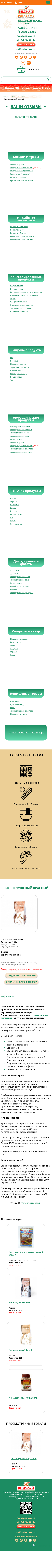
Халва (12, 645)
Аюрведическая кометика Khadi (23, 236)
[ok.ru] (25, 57)
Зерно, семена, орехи (19, 367)
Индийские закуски (18, 364)
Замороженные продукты (21, 308)
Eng (28, 63)
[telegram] (21, 57)
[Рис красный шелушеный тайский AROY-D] (26, 1237)
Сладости (14, 648)
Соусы (13, 298)
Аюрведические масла (19, 433)
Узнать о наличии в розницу (21, 981)
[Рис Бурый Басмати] (26, 1382)
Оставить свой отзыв (30, 1203)
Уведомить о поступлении (21, 975)
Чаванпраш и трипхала (20, 426)
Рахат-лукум (15, 642)
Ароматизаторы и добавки (21, 180)
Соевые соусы (16, 524)
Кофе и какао (16, 377)
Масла (13, 498)
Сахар (12, 655)
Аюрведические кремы (20, 436)
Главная (6, 97)
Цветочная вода (17, 704)
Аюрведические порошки (21, 429)
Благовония (15, 701)
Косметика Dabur (17, 230)
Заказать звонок (26, 44)
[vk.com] (16, 57)
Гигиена (13, 589)
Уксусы (13, 508)
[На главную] (26, 13)
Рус (23, 63)
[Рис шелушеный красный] (26, 1443)
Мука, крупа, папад (18, 373)
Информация (8, 996)
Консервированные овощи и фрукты (26, 292)
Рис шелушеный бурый (20, 1350)
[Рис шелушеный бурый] (26, 1335)
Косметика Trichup (18, 233)
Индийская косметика (19, 586)
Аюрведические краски (20, 576)
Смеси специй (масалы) (20, 174)
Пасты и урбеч (16, 289)
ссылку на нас (37, 1494)
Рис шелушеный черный (21, 1302)
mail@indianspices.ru (26, 49)
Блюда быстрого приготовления (24, 295)
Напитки (13, 511)
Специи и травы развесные (21, 170)
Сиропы (13, 501)
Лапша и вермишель (19, 370)
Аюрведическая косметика (21, 239)
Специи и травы (17, 164)
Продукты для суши (18, 302)
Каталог (15, 97)
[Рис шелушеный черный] (26, 1287)
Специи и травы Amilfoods (21, 167)
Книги (12, 707)
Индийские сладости (19, 639)
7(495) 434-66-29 (26, 36)
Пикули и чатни (16, 285)
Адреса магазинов (27, 27)
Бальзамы (14, 504)
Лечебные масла (17, 439)
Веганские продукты (19, 311)
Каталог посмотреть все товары (26, 732)
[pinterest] (34, 57)
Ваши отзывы (26, 106)
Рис (23, 97)
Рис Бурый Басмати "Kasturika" (24, 1397)
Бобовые (14, 361)
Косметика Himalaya (19, 226)
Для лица (14, 573)
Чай (11, 380)
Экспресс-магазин (27, 31)
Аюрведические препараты (21, 592)
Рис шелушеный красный (23, 1458)
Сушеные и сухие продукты (21, 305)
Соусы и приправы (18, 177)
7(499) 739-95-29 (26, 39)
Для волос (14, 570)
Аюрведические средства (21, 452)
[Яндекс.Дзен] (30, 57)
